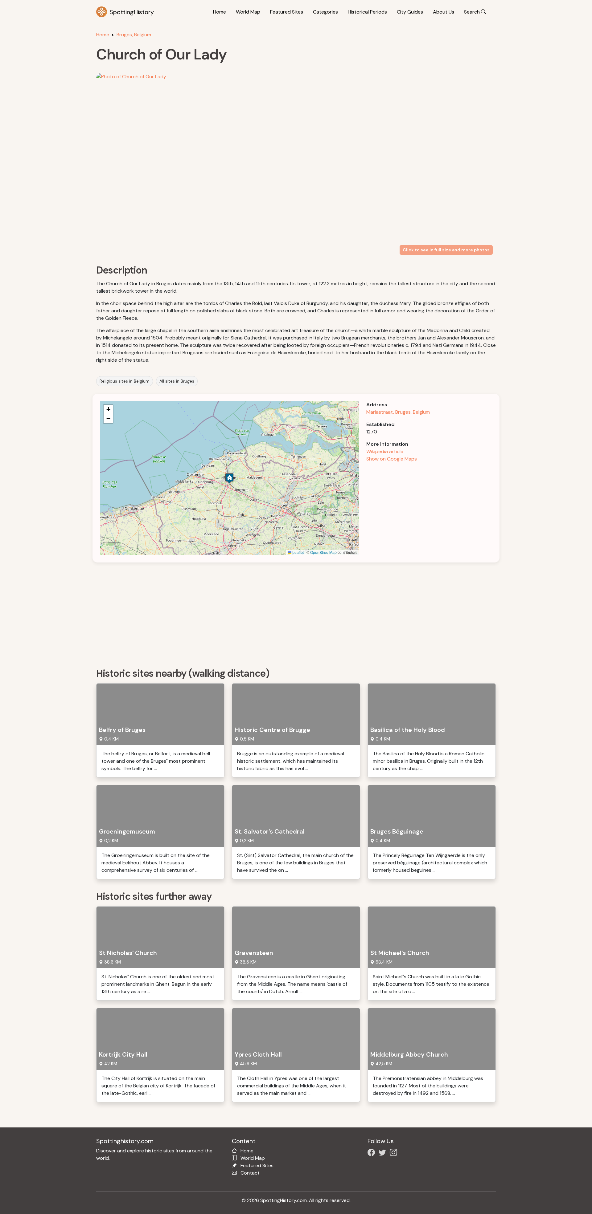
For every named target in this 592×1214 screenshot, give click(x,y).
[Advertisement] (281, 613)
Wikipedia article (384, 451)
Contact (250, 1173)
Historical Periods (367, 12)
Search (472, 12)
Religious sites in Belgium (125, 381)
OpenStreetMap (323, 552)
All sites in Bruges (176, 381)
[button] (229, 478)
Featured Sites (286, 12)
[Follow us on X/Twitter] (383, 1153)
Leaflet (297, 552)
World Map (248, 12)
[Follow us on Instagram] (395, 1153)
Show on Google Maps (391, 459)
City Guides (410, 12)
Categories (325, 12)
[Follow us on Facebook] (372, 1153)
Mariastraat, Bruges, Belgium (398, 412)
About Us (443, 12)
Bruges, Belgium (134, 34)
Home (219, 12)
